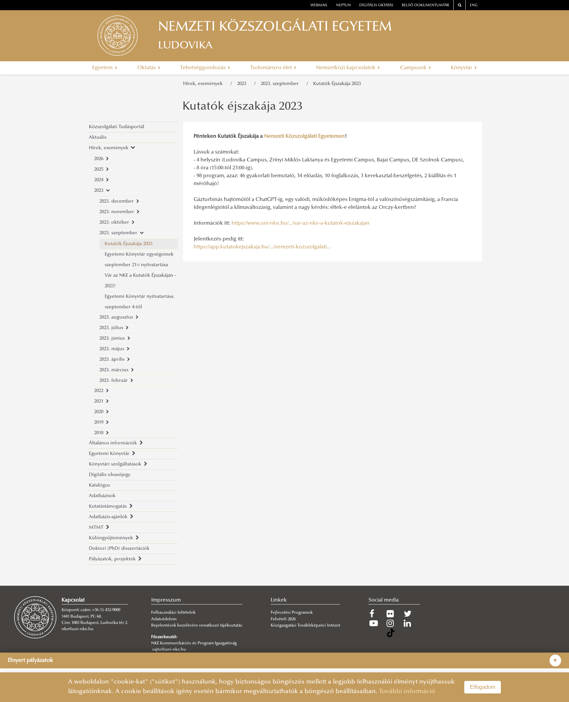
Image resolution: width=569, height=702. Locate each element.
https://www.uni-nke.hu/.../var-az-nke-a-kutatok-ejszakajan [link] (300, 223)
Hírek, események (204, 83)
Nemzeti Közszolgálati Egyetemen (304, 136)
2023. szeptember (281, 83)
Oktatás (147, 67)
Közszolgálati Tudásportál (116, 127)
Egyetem (103, 67)
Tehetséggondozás (203, 67)
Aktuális (97, 137)
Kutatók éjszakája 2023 (242, 107)
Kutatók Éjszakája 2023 (337, 83)
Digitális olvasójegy (109, 474)
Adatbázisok (102, 495)
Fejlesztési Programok (292, 613)
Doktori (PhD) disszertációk (119, 548)
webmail (319, 5)
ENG (474, 5)
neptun (343, 5)
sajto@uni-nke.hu (169, 650)
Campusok (414, 67)
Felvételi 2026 (283, 619)
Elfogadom (482, 687)
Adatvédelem (163, 619)
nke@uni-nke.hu (78, 629)
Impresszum (166, 600)
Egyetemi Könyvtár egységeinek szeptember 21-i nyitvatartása (139, 259)
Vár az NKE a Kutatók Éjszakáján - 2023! (140, 281)
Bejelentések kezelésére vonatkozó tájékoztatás (196, 626)
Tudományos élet (271, 67)
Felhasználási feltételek (173, 613)
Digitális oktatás (376, 5)
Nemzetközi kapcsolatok (346, 67)
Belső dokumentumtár (425, 5)
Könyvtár (462, 67)
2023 (243, 83)
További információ (407, 691)
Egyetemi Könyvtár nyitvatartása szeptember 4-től (139, 302)
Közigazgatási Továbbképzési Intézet (305, 626)
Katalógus (99, 485)
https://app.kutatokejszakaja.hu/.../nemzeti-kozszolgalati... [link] (262, 247)
